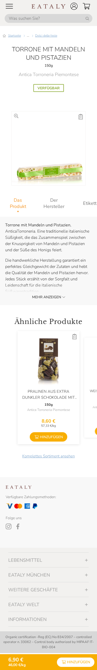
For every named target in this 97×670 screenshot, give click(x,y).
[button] (74, 6)
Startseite (14, 35)
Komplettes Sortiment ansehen (48, 456)
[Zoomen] (16, 116)
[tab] (18, 203)
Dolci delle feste (46, 35)
